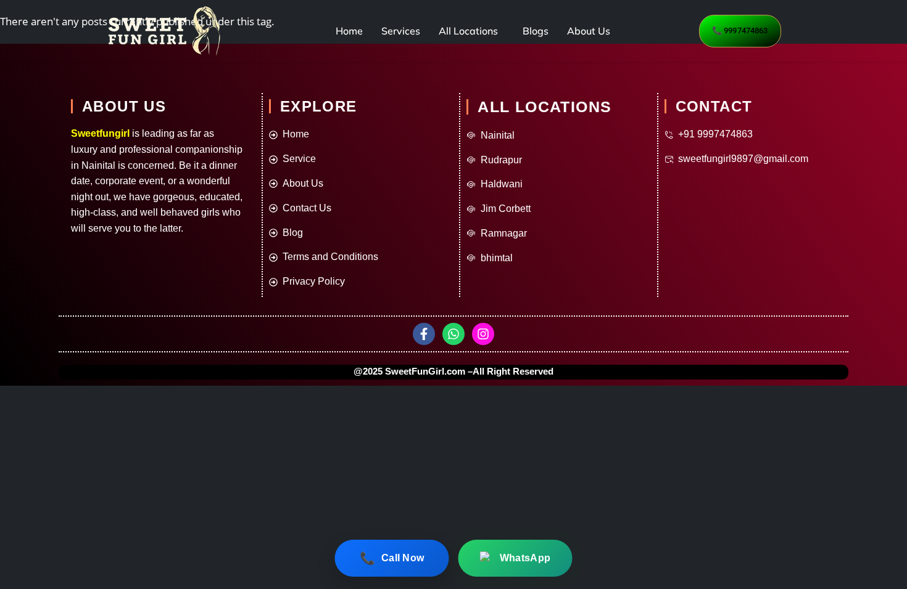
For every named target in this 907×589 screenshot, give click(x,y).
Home (349, 31)
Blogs (536, 31)
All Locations (468, 31)
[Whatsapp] (453, 334)
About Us (588, 31)
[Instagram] (483, 334)
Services (400, 31)
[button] (471, 31)
